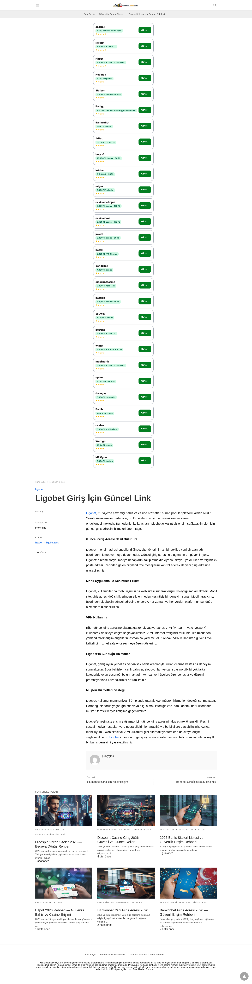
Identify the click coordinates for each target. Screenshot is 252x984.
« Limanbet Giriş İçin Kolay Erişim (107, 781)
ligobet (39, 489)
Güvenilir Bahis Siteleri (111, 14)
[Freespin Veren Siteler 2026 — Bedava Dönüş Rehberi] (63, 810)
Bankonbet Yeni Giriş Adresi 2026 (122, 910)
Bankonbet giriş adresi (193, 902)
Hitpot (58, 902)
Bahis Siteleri (168, 830)
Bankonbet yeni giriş (129, 902)
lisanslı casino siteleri (50, 834)
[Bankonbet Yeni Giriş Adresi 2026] (125, 883)
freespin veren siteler (49, 830)
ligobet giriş (57, 482)
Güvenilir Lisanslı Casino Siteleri (147, 14)
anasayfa (40, 482)
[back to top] (244, 976)
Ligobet (91, 513)
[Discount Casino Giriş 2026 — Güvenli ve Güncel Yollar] (125, 810)
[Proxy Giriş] (126, 5)
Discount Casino (107, 830)
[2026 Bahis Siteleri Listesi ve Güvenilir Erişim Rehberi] (188, 810)
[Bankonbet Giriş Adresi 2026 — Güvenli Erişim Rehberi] (188, 883)
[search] (215, 5)
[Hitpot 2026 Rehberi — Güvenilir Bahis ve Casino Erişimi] (63, 883)
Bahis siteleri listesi (192, 830)
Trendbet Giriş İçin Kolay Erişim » (196, 781)
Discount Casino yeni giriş (135, 830)
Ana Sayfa (89, 14)
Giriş (144, 30)
